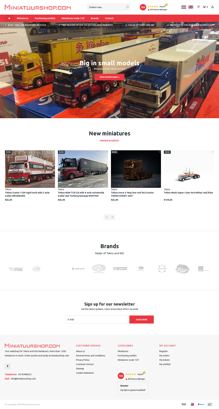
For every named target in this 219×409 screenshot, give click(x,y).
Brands (95, 18)
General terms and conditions (90, 355)
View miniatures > (110, 77)
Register (163, 351)
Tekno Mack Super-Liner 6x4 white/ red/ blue (188, 192)
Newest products (109, 140)
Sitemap (80, 368)
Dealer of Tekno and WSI (141, 25)
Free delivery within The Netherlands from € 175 (87, 25)
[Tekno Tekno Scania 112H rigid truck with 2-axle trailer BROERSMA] (30, 169)
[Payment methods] (184, 404)
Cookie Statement (85, 373)
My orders (164, 355)
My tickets (164, 360)
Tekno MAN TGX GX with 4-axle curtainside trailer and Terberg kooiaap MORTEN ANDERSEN (81, 194)
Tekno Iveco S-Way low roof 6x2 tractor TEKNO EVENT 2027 (132, 194)
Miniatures (22, 18)
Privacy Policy (82, 360)
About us (80, 351)
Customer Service (85, 364)
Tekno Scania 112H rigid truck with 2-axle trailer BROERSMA (27, 194)
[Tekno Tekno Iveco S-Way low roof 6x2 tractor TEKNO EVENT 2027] (136, 169)
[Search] (127, 7)
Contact (109, 18)
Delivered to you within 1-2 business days (192, 25)
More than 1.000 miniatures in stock (27, 25)
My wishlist (165, 364)
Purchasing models (45, 18)
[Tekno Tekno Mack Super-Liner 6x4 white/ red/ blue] (189, 169)
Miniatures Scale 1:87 (73, 18)
